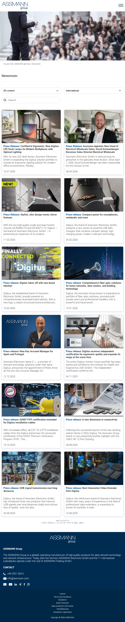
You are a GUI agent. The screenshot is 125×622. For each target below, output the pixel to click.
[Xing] (20, 584)
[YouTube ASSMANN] (10, 584)
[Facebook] (24, 584)
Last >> (81, 523)
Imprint (62, 594)
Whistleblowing (62, 609)
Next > (76, 523)
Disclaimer (62, 600)
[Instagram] (28, 584)
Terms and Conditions (62, 597)
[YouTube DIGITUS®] (5, 584)
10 (72, 523)
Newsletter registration (62, 612)
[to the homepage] (15, 6)
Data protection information (63, 606)
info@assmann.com (18, 578)
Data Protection (62, 603)
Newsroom (36, 64)
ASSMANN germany (22, 64)
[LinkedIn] (15, 584)
